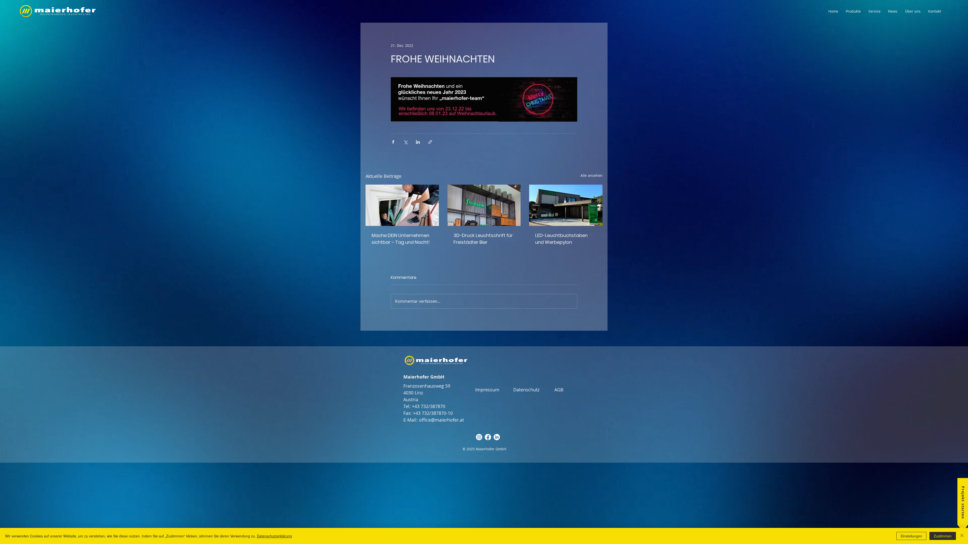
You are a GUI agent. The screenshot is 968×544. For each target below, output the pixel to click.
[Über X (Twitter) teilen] (405, 142)
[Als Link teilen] (430, 142)
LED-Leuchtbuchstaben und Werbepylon (561, 238)
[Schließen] (962, 536)
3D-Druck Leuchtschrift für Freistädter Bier (483, 238)
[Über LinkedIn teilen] (417, 142)
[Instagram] (479, 437)
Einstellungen (911, 535)
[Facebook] (488, 437)
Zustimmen (943, 535)
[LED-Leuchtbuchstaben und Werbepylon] (565, 205)
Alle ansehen (591, 175)
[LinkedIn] (497, 437)
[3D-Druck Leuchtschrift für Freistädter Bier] (484, 205)
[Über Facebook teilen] (393, 142)
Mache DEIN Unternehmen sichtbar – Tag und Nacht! (401, 238)
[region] (957, 507)
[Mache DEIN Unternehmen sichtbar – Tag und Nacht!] (402, 205)
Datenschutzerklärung (274, 535)
